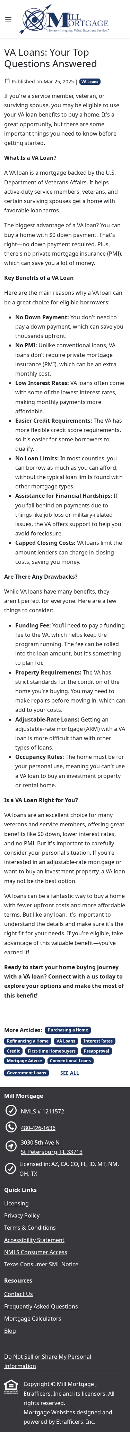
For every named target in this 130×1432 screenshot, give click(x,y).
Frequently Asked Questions (41, 1306)
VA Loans (89, 81)
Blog (10, 1330)
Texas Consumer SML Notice (41, 1264)
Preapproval (96, 1051)
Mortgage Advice (24, 1061)
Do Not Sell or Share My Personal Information (47, 1361)
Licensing (16, 1203)
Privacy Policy (22, 1215)
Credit (13, 1051)
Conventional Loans (70, 1061)
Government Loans (26, 1073)
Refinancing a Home (28, 1041)
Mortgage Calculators (32, 1318)
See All (69, 1073)
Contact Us (18, 1294)
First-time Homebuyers (52, 1051)
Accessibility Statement (34, 1240)
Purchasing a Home (68, 1030)
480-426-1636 (38, 1128)
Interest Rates (98, 1041)
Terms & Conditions (30, 1227)
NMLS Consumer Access (35, 1252)
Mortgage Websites (50, 1412)
